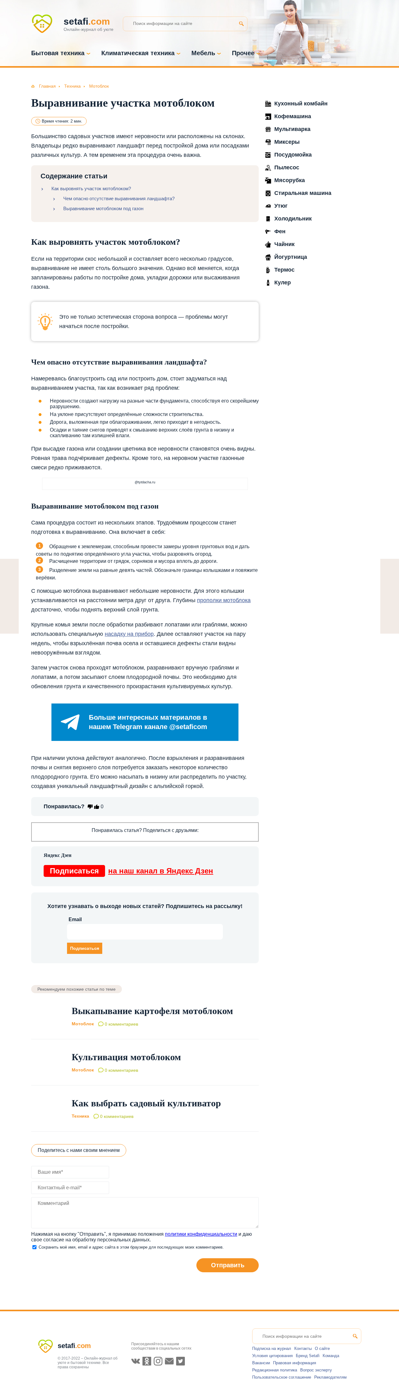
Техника (80, 1116)
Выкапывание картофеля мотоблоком (152, 1011)
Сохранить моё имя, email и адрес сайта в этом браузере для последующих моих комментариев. (131, 1247)
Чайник (284, 244)
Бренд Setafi (308, 1355)
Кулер (282, 282)
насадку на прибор (129, 634)
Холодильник (293, 218)
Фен (280, 231)
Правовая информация (294, 1363)
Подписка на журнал (271, 1348)
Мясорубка (289, 180)
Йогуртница (290, 257)
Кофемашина (292, 116)
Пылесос (286, 167)
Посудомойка (293, 155)
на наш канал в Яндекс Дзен (131, 871)
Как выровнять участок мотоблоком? (91, 188)
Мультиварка (292, 129)
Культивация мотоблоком (126, 1057)
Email (75, 919)
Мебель (203, 53)
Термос (284, 270)
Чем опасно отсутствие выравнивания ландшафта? (119, 198)
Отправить (227, 1265)
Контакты (303, 1348)
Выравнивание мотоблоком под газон (103, 208)
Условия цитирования (272, 1355)
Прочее (243, 53)
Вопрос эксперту (316, 1370)
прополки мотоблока (224, 600)
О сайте (322, 1348)
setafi (74, 1346)
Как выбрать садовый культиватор (146, 1103)
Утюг (281, 206)
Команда (331, 1355)
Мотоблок (83, 1023)
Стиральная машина (302, 193)
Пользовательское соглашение (281, 1377)
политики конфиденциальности (201, 1234)
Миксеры (287, 142)
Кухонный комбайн (301, 103)
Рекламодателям (330, 1377)
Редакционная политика (274, 1370)
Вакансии (261, 1363)
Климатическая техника (138, 53)
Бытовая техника (57, 53)
